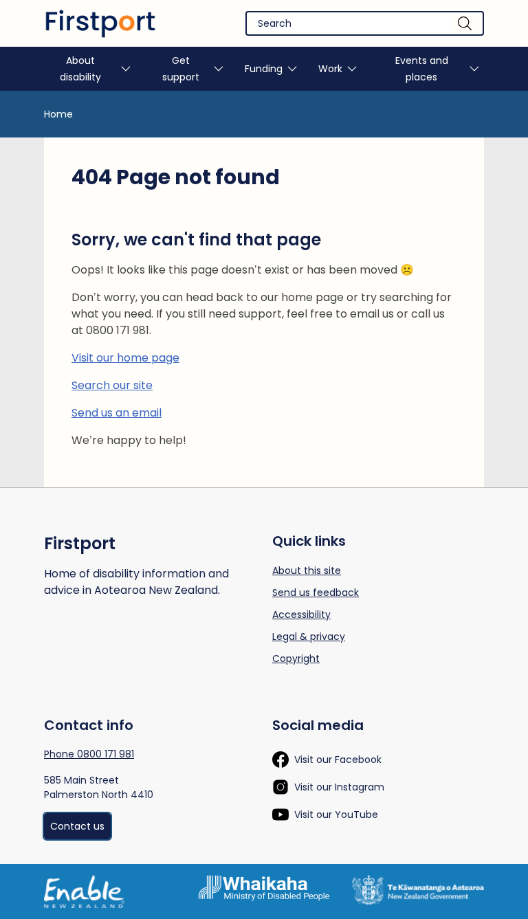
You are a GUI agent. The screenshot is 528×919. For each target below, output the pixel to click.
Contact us (77, 826)
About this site (306, 570)
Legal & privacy (308, 636)
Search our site (112, 385)
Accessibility (301, 614)
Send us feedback (315, 592)
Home (58, 114)
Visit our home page (125, 358)
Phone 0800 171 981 (89, 754)
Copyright (296, 658)
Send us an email (117, 413)
